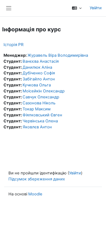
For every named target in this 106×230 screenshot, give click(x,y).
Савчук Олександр (41, 97)
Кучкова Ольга (37, 85)
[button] (76, 8)
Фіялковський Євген (42, 115)
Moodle (35, 194)
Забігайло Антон (39, 79)
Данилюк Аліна (37, 67)
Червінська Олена (40, 121)
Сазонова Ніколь (39, 103)
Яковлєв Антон (37, 127)
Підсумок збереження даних (36, 179)
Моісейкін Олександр (44, 91)
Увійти (96, 7)
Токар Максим (37, 109)
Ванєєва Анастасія (41, 61)
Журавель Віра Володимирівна (57, 55)
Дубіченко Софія (39, 73)
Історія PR (14, 44)
